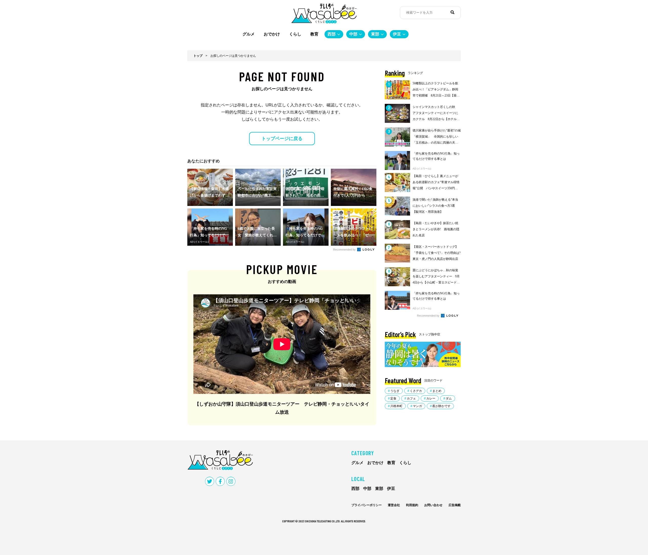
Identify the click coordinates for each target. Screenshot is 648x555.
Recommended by (344, 249)
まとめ (436, 391)
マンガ (417, 406)
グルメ (248, 34)
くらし (295, 34)
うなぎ (394, 391)
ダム (449, 398)
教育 (314, 34)
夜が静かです (441, 406)
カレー (430, 398)
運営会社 (394, 505)
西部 (332, 34)
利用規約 (412, 505)
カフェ (411, 398)
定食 (393, 398)
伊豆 (397, 34)
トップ (197, 56)
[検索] (452, 12)
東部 (375, 34)
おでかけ (272, 34)
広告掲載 (455, 505)
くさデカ (416, 391)
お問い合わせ (433, 505)
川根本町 (396, 406)
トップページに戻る (281, 138)
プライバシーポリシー (366, 505)
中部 (353, 34)
